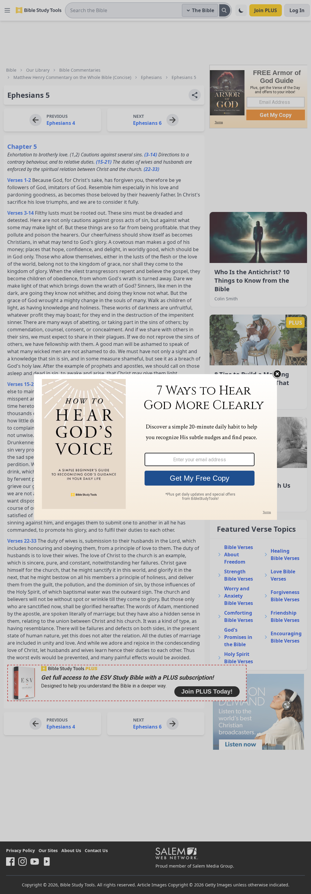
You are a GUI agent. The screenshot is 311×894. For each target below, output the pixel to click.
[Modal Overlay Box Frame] (155, 447)
